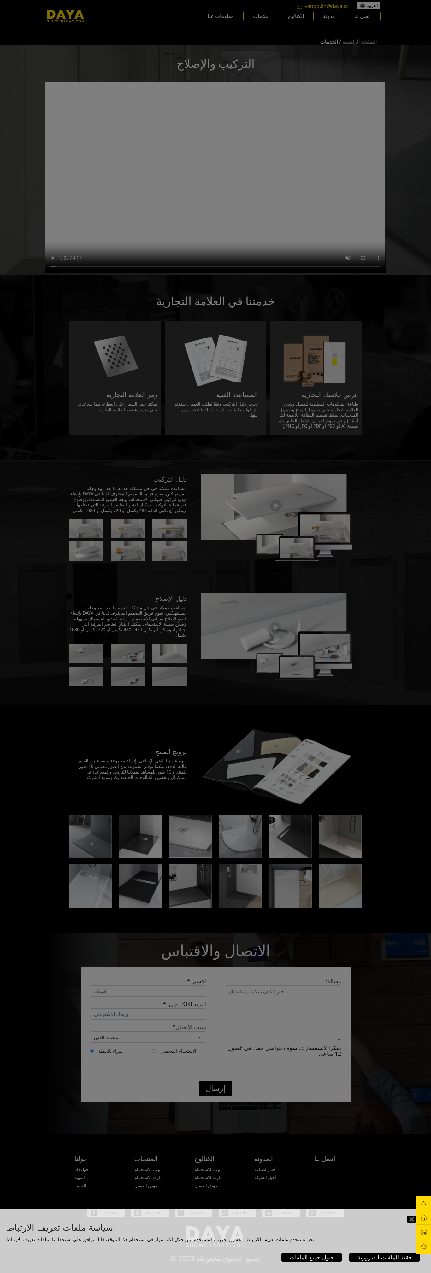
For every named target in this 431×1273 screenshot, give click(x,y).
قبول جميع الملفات (312, 1257)
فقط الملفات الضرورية (384, 1257)
